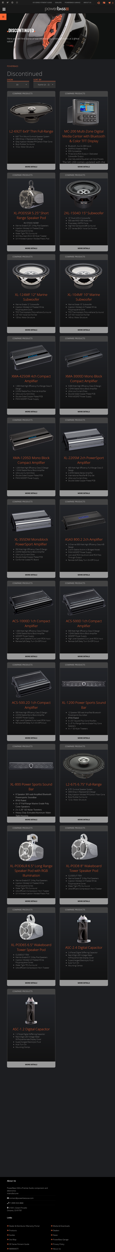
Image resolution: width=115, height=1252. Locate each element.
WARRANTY (14, 1249)
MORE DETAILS (31, 167)
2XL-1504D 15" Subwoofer (84, 213)
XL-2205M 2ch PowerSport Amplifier (84, 460)
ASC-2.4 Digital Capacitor (83, 947)
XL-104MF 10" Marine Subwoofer (84, 297)
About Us (57, 1249)
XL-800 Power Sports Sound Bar (31, 786)
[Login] (98, 3)
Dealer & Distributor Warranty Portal (24, 1226)
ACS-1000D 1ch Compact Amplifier (31, 623)
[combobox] (18, 84)
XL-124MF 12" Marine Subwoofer (31, 297)
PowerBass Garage (60, 1239)
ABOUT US (87, 2)
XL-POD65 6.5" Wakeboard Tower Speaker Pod (31, 947)
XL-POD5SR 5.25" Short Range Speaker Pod (31, 215)
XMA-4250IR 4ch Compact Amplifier (31, 378)
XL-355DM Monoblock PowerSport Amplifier (31, 541)
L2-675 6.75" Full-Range (84, 784)
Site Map (12, 1239)
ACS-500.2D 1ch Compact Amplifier (31, 705)
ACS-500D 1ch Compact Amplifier (84, 623)
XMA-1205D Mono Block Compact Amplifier (31, 460)
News (55, 1235)
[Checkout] (104, 3)
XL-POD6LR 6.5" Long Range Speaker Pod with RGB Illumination (31, 871)
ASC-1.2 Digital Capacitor (31, 1029)
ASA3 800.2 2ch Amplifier (84, 539)
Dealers (56, 1230)
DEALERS (58, 2)
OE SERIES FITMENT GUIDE (42, 2)
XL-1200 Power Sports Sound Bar (84, 705)
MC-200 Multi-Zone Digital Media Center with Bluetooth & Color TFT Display (83, 136)
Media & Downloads (61, 1226)
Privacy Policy (58, 1244)
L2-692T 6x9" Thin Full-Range (31, 131)
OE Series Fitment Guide (19, 1244)
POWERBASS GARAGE (72, 2)
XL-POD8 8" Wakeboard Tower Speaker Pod (84, 868)
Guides (12, 1235)
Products (13, 1230)
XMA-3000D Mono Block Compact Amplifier (83, 378)
